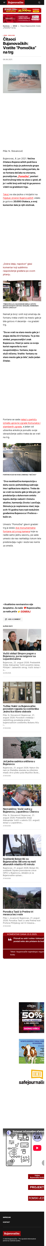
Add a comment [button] (14, 619)
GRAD (15, 26)
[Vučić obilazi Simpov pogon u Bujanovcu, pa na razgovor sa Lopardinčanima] (22, 640)
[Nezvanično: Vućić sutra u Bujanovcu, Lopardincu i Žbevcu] (22, 795)
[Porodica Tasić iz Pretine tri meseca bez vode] (22, 898)
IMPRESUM (7, 1217)
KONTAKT (6, 1222)
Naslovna (6, 26)
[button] (4, 2)
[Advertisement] (23, 121)
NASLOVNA (11, 35)
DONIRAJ (26, 611)
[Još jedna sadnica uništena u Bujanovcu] (22, 748)
